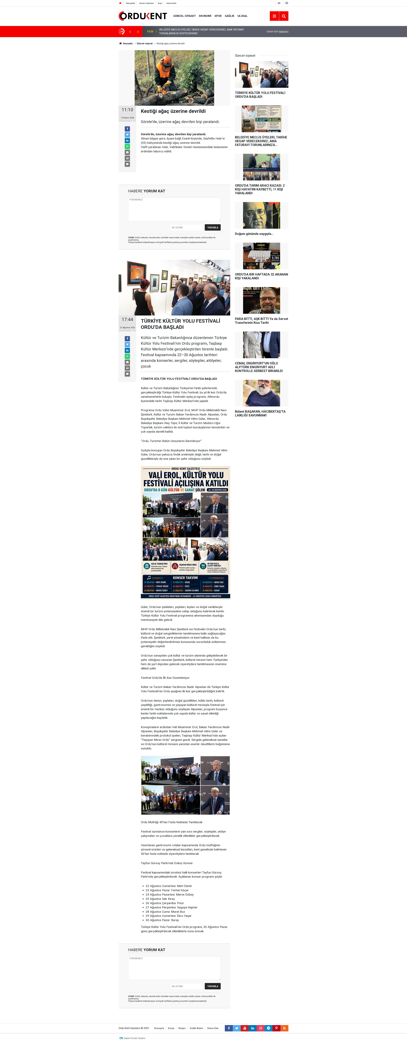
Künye (171, 1028)
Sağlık (229, 15)
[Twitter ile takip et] (237, 1028)
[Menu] (274, 16)
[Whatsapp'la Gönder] (127, 146)
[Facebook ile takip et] (229, 1028)
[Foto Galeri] (286, 3)
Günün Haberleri (146, 3)
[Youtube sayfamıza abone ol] (245, 1028)
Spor (218, 15)
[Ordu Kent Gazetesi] (143, 15)
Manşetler (130, 3)
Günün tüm (277, 31)
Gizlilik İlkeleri (196, 1028)
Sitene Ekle (171, 3)
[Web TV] (279, 3)
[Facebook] (127, 128)
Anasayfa (159, 1028)
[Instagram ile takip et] (261, 1028)
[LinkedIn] (127, 140)
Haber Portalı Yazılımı (134, 1038)
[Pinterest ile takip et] (276, 1028)
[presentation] (130, 31)
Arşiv (160, 3)
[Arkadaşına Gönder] (127, 152)
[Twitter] (127, 134)
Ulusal (243, 15)
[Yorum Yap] (127, 164)
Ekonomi (205, 15)
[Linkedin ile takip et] (253, 1028)
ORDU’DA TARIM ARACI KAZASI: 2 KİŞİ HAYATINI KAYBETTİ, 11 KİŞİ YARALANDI (197, 31)
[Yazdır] (127, 158)
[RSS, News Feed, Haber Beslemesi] (284, 1028)
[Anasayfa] (120, 3)
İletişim (182, 1028)
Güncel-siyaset (184, 15)
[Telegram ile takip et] (268, 1028)
